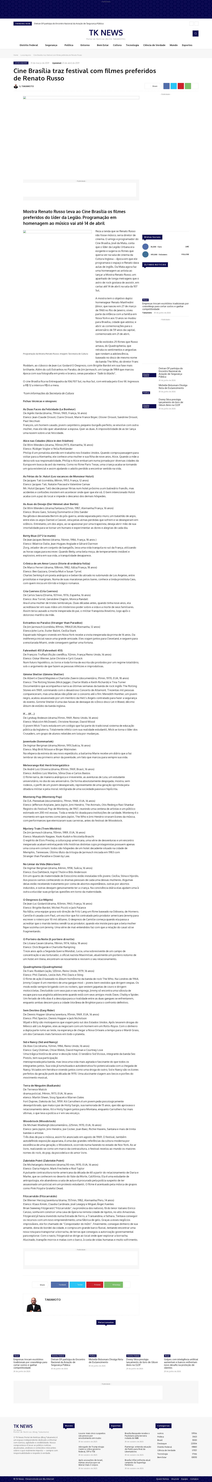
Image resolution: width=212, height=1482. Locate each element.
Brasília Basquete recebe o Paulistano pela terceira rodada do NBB (137, 1435)
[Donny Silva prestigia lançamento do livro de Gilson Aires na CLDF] (149, 403)
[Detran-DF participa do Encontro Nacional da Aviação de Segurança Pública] (149, 372)
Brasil (145, 300)
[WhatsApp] (188, 86)
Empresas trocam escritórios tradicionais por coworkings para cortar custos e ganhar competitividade (165, 306)
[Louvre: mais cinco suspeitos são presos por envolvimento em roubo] (69, 1437)
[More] (195, 86)
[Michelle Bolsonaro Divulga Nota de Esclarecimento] (149, 389)
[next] (196, 24)
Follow (185, 254)
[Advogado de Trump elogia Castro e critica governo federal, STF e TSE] (69, 1451)
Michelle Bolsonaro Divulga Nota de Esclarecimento (173, 386)
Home (16, 55)
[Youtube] (24, 1458)
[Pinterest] (181, 86)
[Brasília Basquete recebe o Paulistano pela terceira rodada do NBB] (115, 1437)
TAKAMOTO (28, 86)
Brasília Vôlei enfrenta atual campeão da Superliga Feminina (137, 1462)
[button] (195, 33)
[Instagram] (187, 33)
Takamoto (147, 312)
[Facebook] (183, 33)
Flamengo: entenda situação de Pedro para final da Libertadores (138, 1449)
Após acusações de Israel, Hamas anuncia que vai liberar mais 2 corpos (91, 1462)
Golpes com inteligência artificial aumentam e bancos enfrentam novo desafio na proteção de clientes (181, 1363)
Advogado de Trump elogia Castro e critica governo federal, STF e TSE (91, 1449)
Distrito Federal (146, 375)
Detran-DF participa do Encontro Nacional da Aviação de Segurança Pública (69, 23)
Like (187, 247)
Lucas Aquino (25, 55)
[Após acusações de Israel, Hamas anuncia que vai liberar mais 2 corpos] (69, 1464)
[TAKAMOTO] (16, 86)
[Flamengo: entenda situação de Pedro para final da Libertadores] (115, 1451)
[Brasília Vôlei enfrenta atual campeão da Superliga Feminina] (115, 1464)
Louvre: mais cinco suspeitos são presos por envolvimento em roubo (92, 1435)
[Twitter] (174, 86)
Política (146, 393)
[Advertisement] (79, 190)
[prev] (192, 24)
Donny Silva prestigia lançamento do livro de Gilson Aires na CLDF (171, 402)
